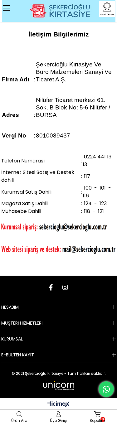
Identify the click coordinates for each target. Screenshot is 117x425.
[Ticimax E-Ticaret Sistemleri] (58, 404)
